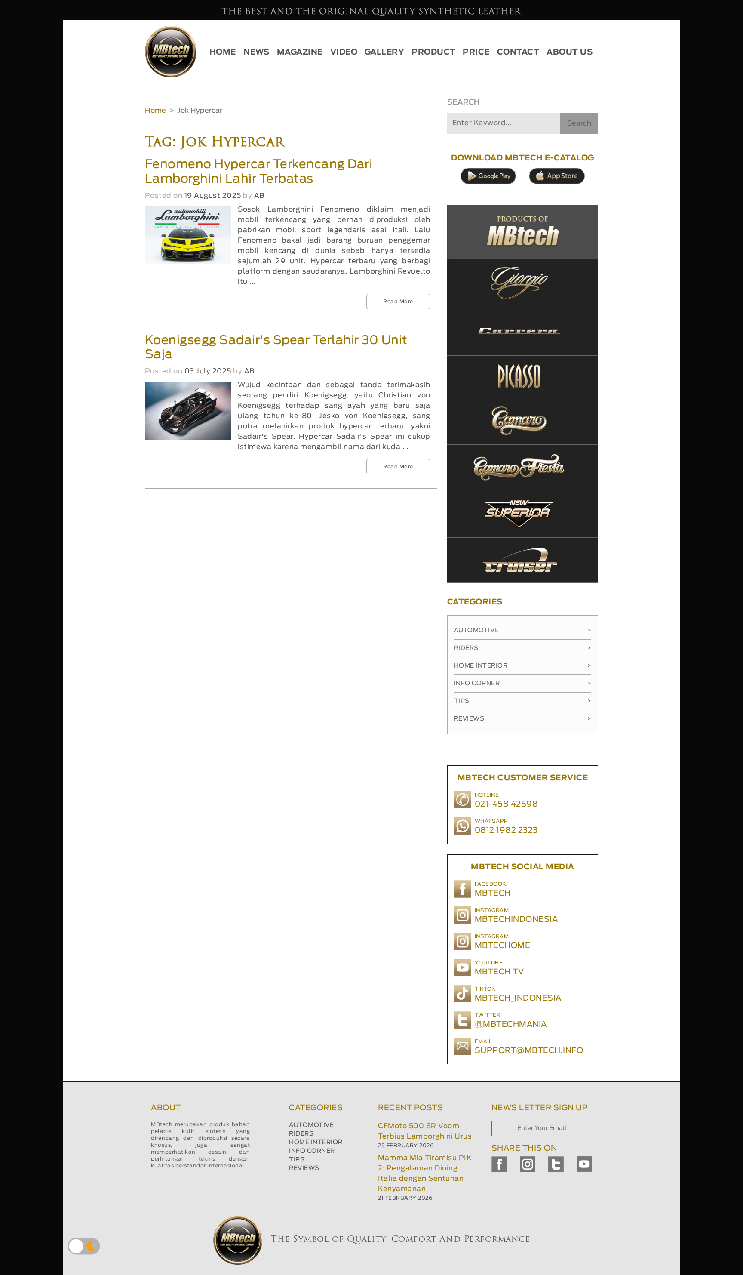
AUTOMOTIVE (311, 1125)
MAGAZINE (300, 52)
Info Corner (522, 684)
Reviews (522, 719)
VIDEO (344, 52)
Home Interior (522, 666)
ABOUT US (570, 52)
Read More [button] (398, 301)
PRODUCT (433, 52)
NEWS (256, 52)
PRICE (476, 52)
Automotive (522, 631)
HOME (222, 52)
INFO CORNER (312, 1151)
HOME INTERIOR (316, 1142)
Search (579, 123)
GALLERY (385, 52)
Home (155, 110)
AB (259, 195)
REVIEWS (304, 1168)
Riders (522, 648)
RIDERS (301, 1134)
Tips (522, 701)
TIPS (296, 1160)
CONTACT (518, 52)
